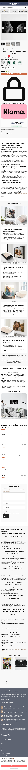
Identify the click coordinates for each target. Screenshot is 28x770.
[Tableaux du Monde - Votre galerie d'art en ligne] (14, 4)
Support (2, 59)
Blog (2, 743)
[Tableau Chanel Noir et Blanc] (18, 663)
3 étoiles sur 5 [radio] (18, 489)
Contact (3, 751)
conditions (15, 628)
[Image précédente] (2, 28)
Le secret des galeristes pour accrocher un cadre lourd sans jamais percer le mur (14, 720)
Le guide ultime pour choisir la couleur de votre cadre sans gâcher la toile (14, 716)
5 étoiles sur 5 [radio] (8, 491)
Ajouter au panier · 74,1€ (14, 74)
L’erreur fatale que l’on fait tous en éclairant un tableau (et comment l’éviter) (15, 707)
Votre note (5, 488)
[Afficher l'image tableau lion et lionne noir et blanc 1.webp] (3, 44)
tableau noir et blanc (22, 193)
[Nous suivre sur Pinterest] (9, 735)
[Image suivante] (25, 28)
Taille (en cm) (4, 65)
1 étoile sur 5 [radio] (5, 489)
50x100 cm (10, 421)
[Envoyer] (25, 7)
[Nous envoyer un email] (7, 735)
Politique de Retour (5, 753)
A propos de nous (5, 746)
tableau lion (9, 162)
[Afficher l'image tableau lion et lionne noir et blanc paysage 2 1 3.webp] (13, 44)
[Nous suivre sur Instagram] (4, 735)
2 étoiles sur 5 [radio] (11, 489)
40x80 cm (4, 421)
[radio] (3, 62)
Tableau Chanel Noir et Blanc (18, 671)
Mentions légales (5, 756)
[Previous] (1, 680)
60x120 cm (17, 421)
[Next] (5, 680)
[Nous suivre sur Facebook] (2, 735)
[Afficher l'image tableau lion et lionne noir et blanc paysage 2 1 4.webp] (17, 44)
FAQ (2, 748)
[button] (2, 3)
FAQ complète (17, 649)
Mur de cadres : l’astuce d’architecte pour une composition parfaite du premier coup (15, 711)
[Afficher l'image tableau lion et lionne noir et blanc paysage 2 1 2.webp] (8, 44)
